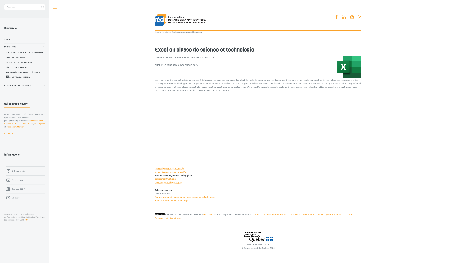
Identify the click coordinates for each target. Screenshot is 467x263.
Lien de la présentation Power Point (171, 172)
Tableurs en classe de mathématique (172, 200)
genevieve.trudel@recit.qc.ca (168, 182)
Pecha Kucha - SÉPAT (15, 57)
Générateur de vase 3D (16, 67)
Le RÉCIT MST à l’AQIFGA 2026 (19, 62)
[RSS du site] (359, 17)
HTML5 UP (20, 220)
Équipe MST (9, 134)
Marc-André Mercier (14, 127)
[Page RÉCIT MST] (336, 17)
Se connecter (10, 220)
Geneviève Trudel (11, 123)
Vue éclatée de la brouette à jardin (23, 72)
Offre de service (19, 171)
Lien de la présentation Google (169, 168)
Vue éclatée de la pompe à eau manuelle (24, 53)
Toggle (55, 7)
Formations (166, 32)
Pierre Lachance (26, 123)
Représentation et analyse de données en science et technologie (185, 197)
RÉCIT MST (208, 214)
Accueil (157, 32)
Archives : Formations (19, 77)
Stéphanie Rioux (36, 120)
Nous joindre (17, 180)
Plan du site (40, 217)
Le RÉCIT (16, 198)
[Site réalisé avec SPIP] (26, 220)
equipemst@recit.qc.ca (165, 179)
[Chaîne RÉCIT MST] (352, 17)
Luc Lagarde (39, 123)
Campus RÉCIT (18, 189)
